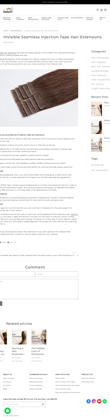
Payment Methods (35, 389)
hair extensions (17, 361)
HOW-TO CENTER (89, 18)
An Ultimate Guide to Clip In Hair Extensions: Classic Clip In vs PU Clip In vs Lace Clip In (55, 255)
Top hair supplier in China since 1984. (55, 2)
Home (5, 30)
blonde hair (97, 165)
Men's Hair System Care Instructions (67, 392)
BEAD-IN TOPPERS (7, 18)
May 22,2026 (16, 357)
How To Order (60, 378)
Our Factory (7, 382)
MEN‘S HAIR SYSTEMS (46, 18)
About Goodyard (8, 378)
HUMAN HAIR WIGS (63, 18)
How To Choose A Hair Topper (65, 382)
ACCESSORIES (77, 18)
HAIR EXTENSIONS (33, 18)
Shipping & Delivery (36, 382)
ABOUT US (102, 18)
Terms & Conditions (36, 385)
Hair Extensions (15, 30)
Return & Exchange (36, 378)
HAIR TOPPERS (20, 18)
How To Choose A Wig (62, 389)
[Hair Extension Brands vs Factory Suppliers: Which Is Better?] (96, 109)
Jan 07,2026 (35, 357)
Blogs (5, 389)
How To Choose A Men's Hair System (67, 385)
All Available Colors (88, 382)
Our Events (7, 385)
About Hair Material (88, 378)
